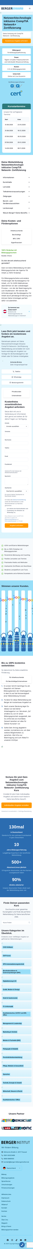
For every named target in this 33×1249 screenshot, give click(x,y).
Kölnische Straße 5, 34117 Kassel (15, 1152)
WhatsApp (17, 377)
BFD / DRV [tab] (16, 239)
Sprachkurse (5, 1181)
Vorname (7, 431)
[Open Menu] (30, 8)
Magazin (4, 1223)
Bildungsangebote (7, 1178)
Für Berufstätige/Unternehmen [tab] (16, 681)
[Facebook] (8, 1240)
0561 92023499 (9, 1155)
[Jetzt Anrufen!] (22, 1245)
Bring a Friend (6, 1226)
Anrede (7, 423)
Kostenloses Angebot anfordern (16, 41)
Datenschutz (6, 1201)
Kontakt (4, 1208)
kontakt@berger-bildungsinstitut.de (16, 1162)
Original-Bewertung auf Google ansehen (10, 646)
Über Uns (4, 1220)
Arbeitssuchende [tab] (17, 231)
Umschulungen (6, 1184)
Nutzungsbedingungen (10, 521)
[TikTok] (16, 1240)
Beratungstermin (17, 382)
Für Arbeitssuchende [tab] (16, 677)
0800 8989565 (9, 1159)
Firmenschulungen (8, 1188)
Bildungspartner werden (9, 1230)
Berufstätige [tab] (16, 235)
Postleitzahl (8, 464)
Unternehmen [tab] (16, 395)
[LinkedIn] (25, 1240)
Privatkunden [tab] (16, 392)
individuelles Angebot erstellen (16, 805)
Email (6, 456)
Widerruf (4, 1204)
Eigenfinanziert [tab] (16, 242)
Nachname (8, 440)
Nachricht (8, 476)
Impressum (5, 1198)
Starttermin (8, 488)
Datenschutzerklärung (19, 499)
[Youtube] (21, 1240)
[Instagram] (12, 1240)
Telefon (17, 371)
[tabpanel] (16, 274)
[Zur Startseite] (12, 8)
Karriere (4, 1211)
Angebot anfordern (16, 525)
